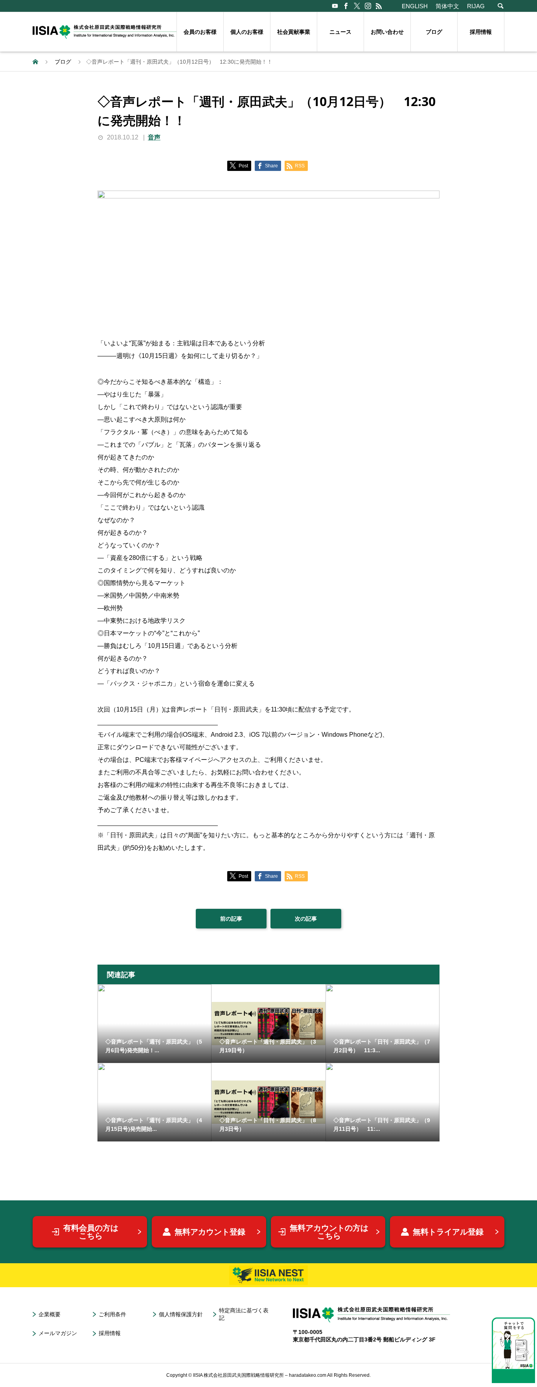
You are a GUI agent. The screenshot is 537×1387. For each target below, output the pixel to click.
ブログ (434, 32)
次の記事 (306, 918)
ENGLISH (415, 6)
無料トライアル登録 (448, 1231)
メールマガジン (58, 1333)
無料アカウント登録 (210, 1231)
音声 (154, 137)
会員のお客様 (200, 32)
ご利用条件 (112, 1314)
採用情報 (481, 32)
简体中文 (447, 6)
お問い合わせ (387, 32)
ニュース (340, 32)
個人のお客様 (246, 32)
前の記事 (231, 918)
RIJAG (476, 6)
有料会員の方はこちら (90, 1232)
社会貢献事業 (293, 32)
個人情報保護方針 (181, 1314)
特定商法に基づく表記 (243, 1314)
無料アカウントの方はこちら (329, 1232)
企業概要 (50, 1314)
